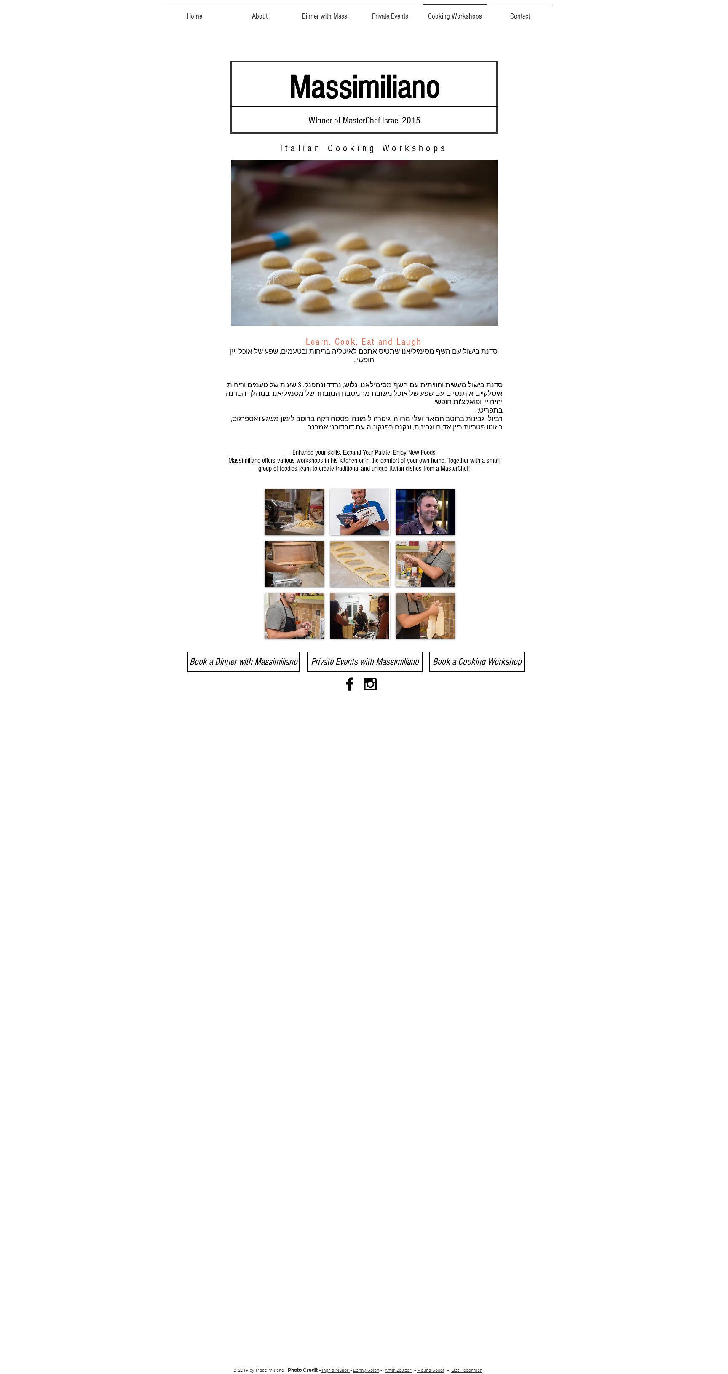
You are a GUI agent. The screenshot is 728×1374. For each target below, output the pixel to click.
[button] (294, 512)
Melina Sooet (430, 1371)
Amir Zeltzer (398, 1371)
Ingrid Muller (335, 1371)
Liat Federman (466, 1371)
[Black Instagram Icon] (370, 684)
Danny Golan (366, 1371)
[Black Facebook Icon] (350, 684)
